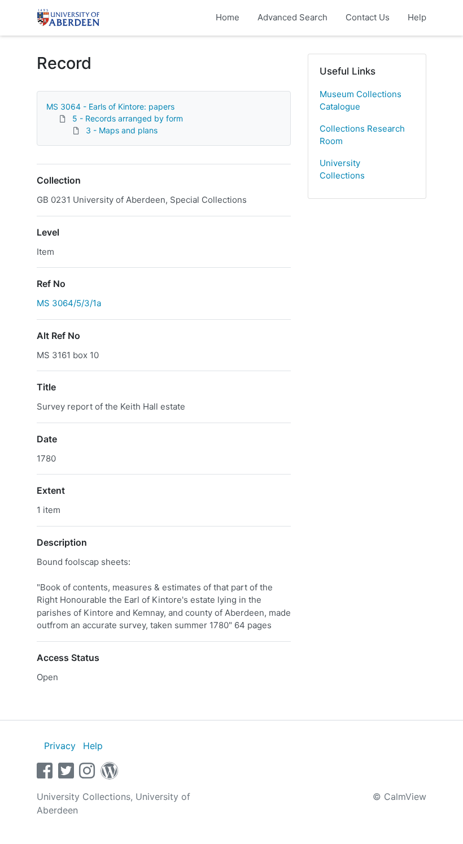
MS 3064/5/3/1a (69, 303)
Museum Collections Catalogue (360, 100)
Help (417, 17)
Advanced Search (292, 17)
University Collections (342, 169)
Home (227, 17)
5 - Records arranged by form (127, 118)
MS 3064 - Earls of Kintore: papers (110, 106)
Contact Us (368, 17)
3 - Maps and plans (122, 130)
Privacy (60, 745)
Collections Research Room (362, 135)
